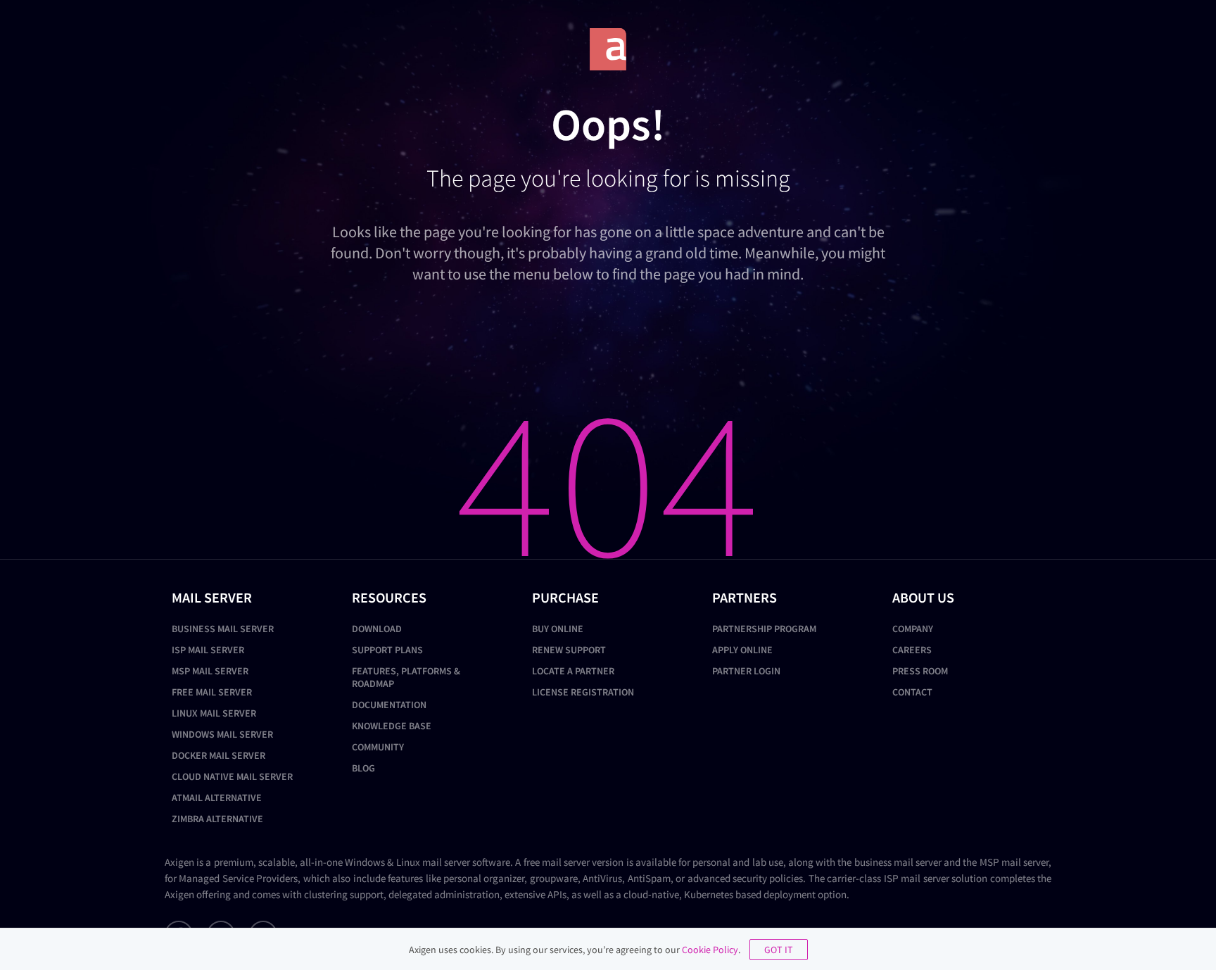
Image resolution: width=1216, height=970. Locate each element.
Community (378, 747)
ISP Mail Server (208, 649)
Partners (744, 597)
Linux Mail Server (214, 713)
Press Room (920, 670)
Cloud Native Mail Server (232, 776)
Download (377, 628)
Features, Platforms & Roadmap (406, 677)
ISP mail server (916, 878)
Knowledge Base (391, 725)
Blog (363, 768)
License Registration (583, 692)
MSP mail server (1014, 862)
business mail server (898, 862)
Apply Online (742, 649)
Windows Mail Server (222, 734)
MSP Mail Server (210, 670)
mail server (446, 862)
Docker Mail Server (218, 755)
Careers (912, 649)
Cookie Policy (710, 949)
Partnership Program (764, 628)
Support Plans (387, 649)
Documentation (389, 704)
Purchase (565, 597)
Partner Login (746, 670)
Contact (912, 692)
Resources (389, 597)
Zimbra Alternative (217, 818)
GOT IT (778, 949)
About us (923, 597)
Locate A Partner (573, 670)
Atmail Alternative (217, 797)
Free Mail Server (212, 692)
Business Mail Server (223, 628)
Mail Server (212, 597)
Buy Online (557, 628)
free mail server (557, 862)
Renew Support (569, 649)
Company (912, 628)
